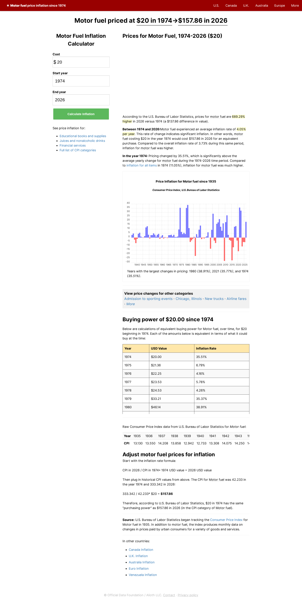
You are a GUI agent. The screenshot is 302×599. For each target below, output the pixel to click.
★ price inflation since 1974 (36, 5)
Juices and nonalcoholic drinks (82, 141)
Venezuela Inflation (143, 575)
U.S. (216, 5)
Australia (261, 5)
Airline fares (236, 299)
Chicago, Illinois (189, 299)
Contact (169, 595)
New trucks (214, 299)
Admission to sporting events (148, 299)
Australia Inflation (142, 562)
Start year (60, 73)
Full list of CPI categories (78, 150)
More (295, 5)
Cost (56, 54)
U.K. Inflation (138, 556)
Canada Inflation (141, 549)
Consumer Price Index (226, 520)
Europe (279, 5)
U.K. (246, 5)
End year (59, 92)
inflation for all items (142, 165)
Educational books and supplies (83, 136)
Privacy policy (188, 595)
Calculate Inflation (81, 114)
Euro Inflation (139, 568)
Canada (231, 5)
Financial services (73, 145)
